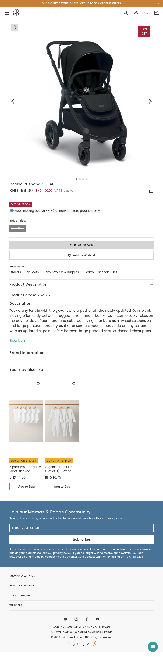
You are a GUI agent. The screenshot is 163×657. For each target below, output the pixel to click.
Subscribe (81, 539)
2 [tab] (80, 179)
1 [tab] (76, 179)
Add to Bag (26, 486)
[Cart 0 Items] (156, 12)
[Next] (150, 101)
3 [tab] (83, 179)
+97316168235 (134, 557)
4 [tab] (86, 179)
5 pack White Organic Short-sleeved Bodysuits (25, 469)
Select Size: (17, 220)
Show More (17, 340)
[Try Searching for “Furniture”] (125, 12)
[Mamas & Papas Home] (16, 12)
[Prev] (12, 101)
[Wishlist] (38, 383)
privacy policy (62, 553)
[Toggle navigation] (6, 12)
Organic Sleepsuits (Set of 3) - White (58, 469)
